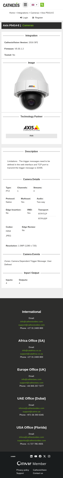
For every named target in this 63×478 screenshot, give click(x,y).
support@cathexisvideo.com (31, 325)
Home (12, 13)
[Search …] (42, 5)
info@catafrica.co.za (31, 350)
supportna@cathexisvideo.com (31, 440)
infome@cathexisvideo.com (31, 408)
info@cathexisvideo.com (31, 321)
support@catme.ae (31, 412)
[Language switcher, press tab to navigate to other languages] (34, 5)
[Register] (33, 17)
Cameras (35, 13)
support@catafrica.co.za (31, 354)
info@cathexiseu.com (31, 379)
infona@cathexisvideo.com (31, 437)
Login (25, 17)
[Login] (21, 17)
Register (39, 17)
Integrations (22, 13)
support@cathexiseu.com (31, 383)
